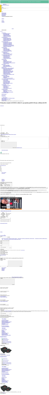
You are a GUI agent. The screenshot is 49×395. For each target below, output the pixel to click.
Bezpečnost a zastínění (4, 75)
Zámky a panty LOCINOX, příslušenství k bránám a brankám (9, 238)
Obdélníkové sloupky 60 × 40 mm (7, 61)
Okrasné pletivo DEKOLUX (6, 85)
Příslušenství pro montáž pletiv (7, 36)
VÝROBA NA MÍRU (4, 333)
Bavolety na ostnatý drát (6, 76)
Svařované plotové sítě (4, 37)
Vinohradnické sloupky (6, 63)
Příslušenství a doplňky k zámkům (7, 90)
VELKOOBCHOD (4, 329)
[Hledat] (1, 9)
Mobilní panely (5, 52)
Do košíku (21, 266)
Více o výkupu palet (2, 354)
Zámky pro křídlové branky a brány (6, 99)
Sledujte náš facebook (5, 340)
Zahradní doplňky (4, 84)
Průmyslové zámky (4, 100)
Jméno (1, 241)
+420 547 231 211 (5, 338)
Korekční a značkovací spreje (6, 73)
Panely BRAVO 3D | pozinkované (7, 42)
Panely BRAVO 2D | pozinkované (7, 43)
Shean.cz (4, 392)
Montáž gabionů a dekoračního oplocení (8, 71)
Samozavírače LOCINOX (6, 81)
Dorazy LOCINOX (5, 80)
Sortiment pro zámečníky (5, 89)
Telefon (1, 243)
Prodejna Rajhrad (4, 13)
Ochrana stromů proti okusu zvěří (7, 88)
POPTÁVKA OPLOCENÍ (5, 323)
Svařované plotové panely (5, 41)
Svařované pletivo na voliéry (6, 56)
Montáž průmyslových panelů (7, 70)
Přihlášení (3, 21)
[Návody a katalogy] (6, 94)
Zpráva (1, 245)
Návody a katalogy (4, 94)
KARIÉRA (3, 331)
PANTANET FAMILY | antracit (7, 39)
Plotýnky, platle (5, 91)
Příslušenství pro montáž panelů (7, 46)
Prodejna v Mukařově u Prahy (4, 301)
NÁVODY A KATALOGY (5, 373)
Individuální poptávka (19, 147)
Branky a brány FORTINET (6, 65)
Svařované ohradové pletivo (6, 57)
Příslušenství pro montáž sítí (6, 40)
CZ (0, 31)
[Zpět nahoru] (0, 394)
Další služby (4, 328)
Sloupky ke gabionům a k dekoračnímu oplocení (9, 62)
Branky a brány (4, 64)
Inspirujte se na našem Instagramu (7, 341)
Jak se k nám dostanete (3, 296)
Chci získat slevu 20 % (3, 165)
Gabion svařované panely (6, 49)
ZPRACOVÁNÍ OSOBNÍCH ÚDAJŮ (6, 321)
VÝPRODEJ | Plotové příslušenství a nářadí (8, 74)
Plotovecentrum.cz (4, 97)
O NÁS (3, 330)
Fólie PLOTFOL (5, 86)
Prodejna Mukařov (4, 14)
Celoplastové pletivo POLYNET (7, 58)
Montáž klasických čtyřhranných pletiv (8, 68)
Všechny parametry (13, 134)
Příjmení (1, 242)
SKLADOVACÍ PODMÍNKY (5, 326)
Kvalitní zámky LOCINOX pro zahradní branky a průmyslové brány (26, 238)
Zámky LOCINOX (5, 79)
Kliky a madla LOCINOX (6, 82)
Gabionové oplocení (4, 47)
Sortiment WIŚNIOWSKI (5, 92)
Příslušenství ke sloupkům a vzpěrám (7, 72)
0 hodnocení (1, 105)
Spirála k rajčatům (5, 87)
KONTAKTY (3, 371)
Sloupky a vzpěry (4, 59)
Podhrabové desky (4, 67)
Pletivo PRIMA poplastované (6, 33)
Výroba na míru (4, 15)
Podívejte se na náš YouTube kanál (7, 342)
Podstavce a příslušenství (6, 53)
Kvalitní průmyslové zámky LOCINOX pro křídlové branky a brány (12, 239)
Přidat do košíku (14, 147)
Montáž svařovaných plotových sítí (7, 69)
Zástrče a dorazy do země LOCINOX (8, 83)
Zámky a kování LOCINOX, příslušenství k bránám (8, 98)
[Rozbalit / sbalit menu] (8, 37)
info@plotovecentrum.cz (6, 339)
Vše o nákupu (4, 318)
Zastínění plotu (5, 77)
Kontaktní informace (3, 336)
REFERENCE (3, 378)
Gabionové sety (5, 48)
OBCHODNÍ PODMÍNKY (5, 320)
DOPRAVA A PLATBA (5, 368)
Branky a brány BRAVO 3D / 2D (7, 66)
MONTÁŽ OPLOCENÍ (5, 334)
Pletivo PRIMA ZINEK (6, 34)
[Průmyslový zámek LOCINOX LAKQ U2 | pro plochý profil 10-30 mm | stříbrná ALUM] (9, 124)
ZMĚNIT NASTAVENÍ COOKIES (6, 335)
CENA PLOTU (4, 332)
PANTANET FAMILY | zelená (7, 38)
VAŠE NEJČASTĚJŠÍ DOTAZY (6, 322)
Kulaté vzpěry (5, 60)
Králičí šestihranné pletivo (6, 55)
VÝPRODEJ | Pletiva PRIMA (7, 35)
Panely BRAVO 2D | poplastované (7, 44)
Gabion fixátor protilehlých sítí (7, 50)
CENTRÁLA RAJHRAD (5, 324)
